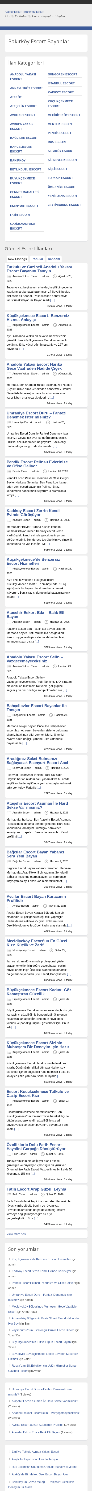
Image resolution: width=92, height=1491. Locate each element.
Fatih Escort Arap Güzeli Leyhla (36, 1189)
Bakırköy (17, 160)
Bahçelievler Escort (24, 714)
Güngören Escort (62, 74)
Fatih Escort (20, 215)
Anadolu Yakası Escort (25, 276)
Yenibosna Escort (62, 196)
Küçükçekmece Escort (26, 324)
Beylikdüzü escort (25, 169)
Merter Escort (60, 124)
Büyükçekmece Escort (26, 999)
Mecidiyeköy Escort (64, 115)
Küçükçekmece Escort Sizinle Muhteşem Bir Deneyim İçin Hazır (38, 1045)
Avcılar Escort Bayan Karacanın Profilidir (36, 898)
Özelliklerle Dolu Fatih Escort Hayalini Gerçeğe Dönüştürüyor (36, 1147)
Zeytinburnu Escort (64, 205)
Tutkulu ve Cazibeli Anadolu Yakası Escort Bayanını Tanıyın (39, 269)
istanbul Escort (61, 83)
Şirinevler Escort (62, 160)
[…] (52, 300)
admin (45, 276)
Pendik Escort (59, 133)
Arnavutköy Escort (26, 88)
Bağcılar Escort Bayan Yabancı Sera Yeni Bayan (35, 854)
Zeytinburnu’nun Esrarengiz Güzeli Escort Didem (43, 1330)
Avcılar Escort (22, 115)
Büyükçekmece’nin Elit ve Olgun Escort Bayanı (41, 1342)
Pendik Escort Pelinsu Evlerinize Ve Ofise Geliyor (37, 464)
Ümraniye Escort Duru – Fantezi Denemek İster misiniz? (37, 415)
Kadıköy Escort (61, 92)
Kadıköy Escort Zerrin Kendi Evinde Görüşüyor (33, 513)
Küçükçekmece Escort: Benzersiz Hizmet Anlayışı (38, 317)
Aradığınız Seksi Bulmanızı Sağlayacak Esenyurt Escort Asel (37, 760)
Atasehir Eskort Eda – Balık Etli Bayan (36, 614)
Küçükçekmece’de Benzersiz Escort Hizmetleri (33, 561)
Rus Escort (57, 142)
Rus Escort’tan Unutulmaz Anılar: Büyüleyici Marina (44, 1467)
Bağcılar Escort (24, 137)
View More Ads (16, 1234)
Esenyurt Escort (24, 206)
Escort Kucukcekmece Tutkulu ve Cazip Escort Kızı (38, 1093)
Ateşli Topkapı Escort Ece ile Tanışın (35, 1459)
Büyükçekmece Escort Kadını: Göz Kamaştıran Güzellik (39, 992)
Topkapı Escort (60, 178)
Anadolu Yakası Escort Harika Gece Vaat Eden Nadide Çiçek (34, 366)
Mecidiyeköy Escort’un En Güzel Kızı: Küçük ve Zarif (37, 943)
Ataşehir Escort (23, 106)
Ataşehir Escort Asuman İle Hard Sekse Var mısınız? (37, 805)
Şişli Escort (57, 169)
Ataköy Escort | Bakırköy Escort (24, 11)
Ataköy (16, 97)
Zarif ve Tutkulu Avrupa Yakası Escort (35, 1451)
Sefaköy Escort (61, 151)
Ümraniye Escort (62, 187)
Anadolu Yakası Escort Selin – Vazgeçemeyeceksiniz (35, 659)
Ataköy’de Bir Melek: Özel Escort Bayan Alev (40, 1474)
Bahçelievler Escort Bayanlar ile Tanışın (37, 708)
